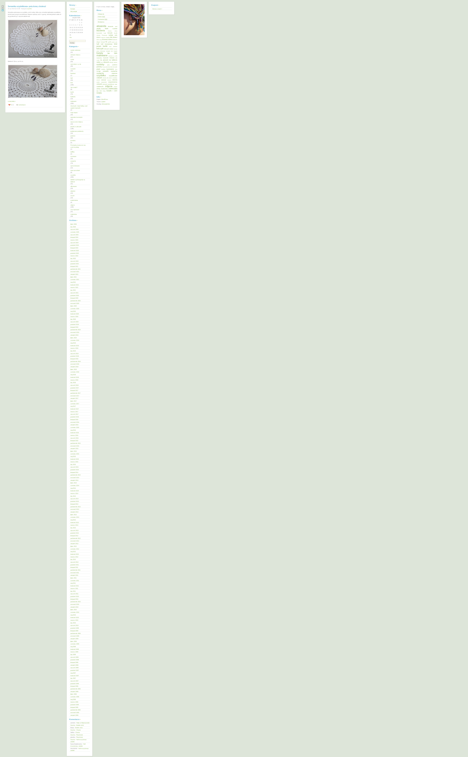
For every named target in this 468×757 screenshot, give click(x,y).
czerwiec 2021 (74, 279)
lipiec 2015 (73, 451)
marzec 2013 (74, 525)
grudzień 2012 (74, 533)
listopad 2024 (74, 237)
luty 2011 (73, 591)
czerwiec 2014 (74, 485)
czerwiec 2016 (74, 427)
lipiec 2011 (73, 578)
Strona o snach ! (157, 9)
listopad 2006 (74, 686)
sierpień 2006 (74, 691)
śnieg (104, 91)
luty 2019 (73, 351)
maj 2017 (73, 406)
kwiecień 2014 (74, 490)
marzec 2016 (74, 435)
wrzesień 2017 (74, 396)
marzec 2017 (74, 411)
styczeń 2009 (74, 657)
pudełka (103, 69)
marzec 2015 (74, 462)
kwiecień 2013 (74, 522)
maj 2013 (73, 520)
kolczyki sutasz (108, 49)
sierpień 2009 (74, 638)
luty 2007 (73, 678)
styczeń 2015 (74, 467)
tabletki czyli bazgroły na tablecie (77, 180)
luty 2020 (73, 319)
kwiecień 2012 (74, 554)
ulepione (72, 191)
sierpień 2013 (74, 512)
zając (116, 84)
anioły (99, 28)
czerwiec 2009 (74, 644)
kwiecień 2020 (74, 314)
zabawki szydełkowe (108, 84)
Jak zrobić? (73, 87)
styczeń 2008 (74, 667)
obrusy (111, 62)
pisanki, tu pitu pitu (75, 126)
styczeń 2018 (74, 385)
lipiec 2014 (73, 483)
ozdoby (100, 64)
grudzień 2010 (74, 596)
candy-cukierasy (75, 50)
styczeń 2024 (74, 242)
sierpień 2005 (74, 715)
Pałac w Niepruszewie (82, 723)
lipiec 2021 (73, 277)
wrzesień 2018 (74, 364)
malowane (73, 101)
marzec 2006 (74, 702)
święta (99, 93)
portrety (99, 67)
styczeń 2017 (74, 414)
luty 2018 (73, 382)
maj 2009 (73, 646)
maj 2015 (73, 456)
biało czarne (111, 28)
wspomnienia (112, 82)
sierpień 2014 (74, 480)
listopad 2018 (74, 359)
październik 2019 (75, 329)
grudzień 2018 (74, 356)
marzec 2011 (74, 588)
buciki (115, 33)
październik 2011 (75, 570)
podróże (72, 136)
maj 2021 (73, 282)
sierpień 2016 (74, 424)
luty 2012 (73, 559)
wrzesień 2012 (74, 541)
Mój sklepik (73, 11)
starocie (114, 73)
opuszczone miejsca (76, 122)
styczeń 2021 (74, 293)
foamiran (73, 73)
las (108, 53)
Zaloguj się (101, 14)
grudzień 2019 (74, 324)
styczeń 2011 (74, 593)
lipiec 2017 (73, 401)
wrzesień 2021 (74, 271)
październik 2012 (75, 538)
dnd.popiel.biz (106, 104)
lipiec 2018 (73, 369)
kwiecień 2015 (74, 459)
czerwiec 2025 (74, 232)
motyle (98, 60)
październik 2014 (75, 475)
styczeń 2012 (74, 562)
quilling (72, 152)
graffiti (109, 42)
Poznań (103, 67)
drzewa (105, 39)
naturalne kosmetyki (76, 117)
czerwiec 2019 (74, 340)
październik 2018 (75, 361)
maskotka (99, 58)
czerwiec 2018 (74, 372)
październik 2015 (75, 443)
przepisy (73, 140)
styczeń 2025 (74, 234)
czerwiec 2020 (74, 308)
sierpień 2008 (74, 665)
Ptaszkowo (79, 735)
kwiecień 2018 (74, 377)
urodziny (114, 78)
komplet (108, 51)
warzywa (109, 80)
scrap (98, 71)
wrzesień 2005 (74, 712)
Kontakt (72, 9)
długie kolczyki (101, 42)
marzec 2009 (74, 652)
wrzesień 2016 (74, 422)
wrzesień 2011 (74, 572)
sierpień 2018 (74, 366)
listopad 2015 (74, 440)
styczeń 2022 (74, 261)
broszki (110, 33)
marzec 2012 (74, 557)
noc (102, 62)
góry (116, 42)
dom (98, 39)
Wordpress (101, 22)
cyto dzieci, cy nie (75, 64)
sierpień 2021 (74, 274)
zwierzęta (112, 88)
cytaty (72, 59)
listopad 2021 (74, 266)
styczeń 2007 (74, 681)
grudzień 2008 (74, 659)
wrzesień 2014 (74, 477)
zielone (115, 86)
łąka (98, 91)
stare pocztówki (75, 170)
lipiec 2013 (73, 514)
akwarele (110, 26)
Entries (101, 16)
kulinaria (72, 96)
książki (115, 51)
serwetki (106, 71)
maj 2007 (73, 673)
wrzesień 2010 (74, 604)
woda (98, 82)
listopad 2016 (74, 419)
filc (106, 42)
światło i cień (111, 91)
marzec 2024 (74, 240)
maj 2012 (73, 551)
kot (112, 51)
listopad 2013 (74, 504)
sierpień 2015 (74, 448)
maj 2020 (73, 311)
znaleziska (73, 214)
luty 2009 (73, 654)
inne (71, 82)
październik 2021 (75, 269)
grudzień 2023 (74, 245)
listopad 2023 (74, 248)
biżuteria (101, 30)
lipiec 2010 (73, 609)
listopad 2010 (74, 599)
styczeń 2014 (74, 498)
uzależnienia (74, 200)
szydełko (29, 8)
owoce (115, 62)
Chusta (78, 730)
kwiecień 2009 (74, 649)
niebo (98, 62)
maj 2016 (73, 430)
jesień (99, 46)
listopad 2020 (74, 298)
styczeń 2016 (74, 438)
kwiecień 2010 (74, 617)
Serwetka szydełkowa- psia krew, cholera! (27, 6)
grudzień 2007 (74, 670)
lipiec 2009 (73, 641)
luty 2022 (73, 258)
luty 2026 (73, 227)
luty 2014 (73, 496)
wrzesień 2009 (74, 636)
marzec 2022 (74, 256)
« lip (70, 37)
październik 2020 (75, 300)
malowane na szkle (112, 55)
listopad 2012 (74, 535)
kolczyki (100, 48)
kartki (72, 92)
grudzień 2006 (74, 683)
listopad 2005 (74, 707)
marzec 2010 (74, 620)
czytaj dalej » (11, 101)
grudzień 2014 (74, 469)
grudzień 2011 (74, 564)
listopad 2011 (74, 567)
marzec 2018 (74, 380)
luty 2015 (73, 464)
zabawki (99, 84)
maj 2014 (73, 488)
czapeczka (103, 37)
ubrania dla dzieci (107, 78)
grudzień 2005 (74, 704)
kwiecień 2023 (74, 250)
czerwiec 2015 (74, 454)
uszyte (72, 195)
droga (100, 39)
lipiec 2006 (73, 694)
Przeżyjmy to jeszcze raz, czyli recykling (78, 146)
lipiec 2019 (73, 337)
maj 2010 (73, 615)
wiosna (114, 80)
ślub (101, 91)
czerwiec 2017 (74, 403)
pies (108, 64)
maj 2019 (73, 343)
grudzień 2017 (74, 388)
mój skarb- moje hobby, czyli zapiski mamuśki (78, 107)
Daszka (72, 725)
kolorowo (102, 51)
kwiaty (100, 53)
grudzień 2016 (74, 417)
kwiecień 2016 (74, 432)
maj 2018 (73, 374)
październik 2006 (75, 689)
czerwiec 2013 (74, 517)
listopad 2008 (74, 662)
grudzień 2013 (74, 501)
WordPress (104, 99)
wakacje (103, 80)
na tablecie (113, 60)
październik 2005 (75, 710)
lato (115, 53)
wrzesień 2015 (74, 446)
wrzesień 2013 (74, 509)
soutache (73, 161)
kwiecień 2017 (74, 409)
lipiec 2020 (73, 306)
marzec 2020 (74, 316)
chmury (98, 35)
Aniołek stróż (80, 725)
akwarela (101, 26)
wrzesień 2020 (74, 303)
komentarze (22, 105)
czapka (108, 37)
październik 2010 (75, 601)
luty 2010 (73, 623)
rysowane (73, 156)
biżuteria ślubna (112, 31)
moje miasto (74, 112)
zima (98, 89)
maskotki (105, 58)
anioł (116, 26)
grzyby (113, 42)
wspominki (104, 82)
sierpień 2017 (74, 398)
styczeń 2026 (74, 229)
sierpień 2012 (74, 543)
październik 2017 (75, 393)
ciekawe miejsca (75, 55)
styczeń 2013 (74, 530)
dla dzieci (113, 37)
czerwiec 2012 (74, 549)
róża (116, 69)
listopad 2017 (74, 390)
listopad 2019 (74, 327)
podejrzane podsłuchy (76, 131)
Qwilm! (103, 101)
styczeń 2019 (74, 353)
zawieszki (100, 86)
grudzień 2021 (74, 263)
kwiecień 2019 (74, 345)
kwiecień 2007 (74, 675)
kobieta (115, 46)
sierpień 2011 (74, 575)
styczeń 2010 (74, 625)
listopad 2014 (74, 472)
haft (71, 78)
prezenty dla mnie (110, 67)
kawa (110, 46)
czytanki (72, 69)
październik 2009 (75, 633)
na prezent (104, 60)
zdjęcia (72, 205)
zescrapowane (74, 209)
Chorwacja (104, 35)
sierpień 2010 (74, 607)
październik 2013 (75, 506)
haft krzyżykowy (106, 44)
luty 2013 (73, 527)
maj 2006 (73, 699)
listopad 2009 (74, 630)
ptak (116, 67)
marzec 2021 (74, 287)
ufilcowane (73, 186)
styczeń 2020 (74, 321)
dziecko (115, 39)
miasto (112, 58)
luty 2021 (73, 290)
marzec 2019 (74, 348)
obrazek (106, 62)
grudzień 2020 (74, 295)
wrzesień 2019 (74, 332)
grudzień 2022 (74, 253)
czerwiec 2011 (74, 580)
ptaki (98, 69)
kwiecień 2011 (74, 586)
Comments (102, 19)
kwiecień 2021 (74, 285)
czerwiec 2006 (74, 696)
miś (116, 58)
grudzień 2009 (74, 628)
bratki (105, 33)
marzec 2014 (74, 493)
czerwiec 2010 (74, 612)
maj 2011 (73, 583)
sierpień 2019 (74, 335)
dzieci (110, 39)
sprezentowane (75, 166)
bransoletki (99, 33)
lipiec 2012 (73, 546)
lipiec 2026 (73, 224)
